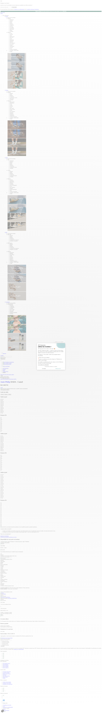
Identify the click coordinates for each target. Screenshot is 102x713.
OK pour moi (58, 368)
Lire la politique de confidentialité (43, 364)
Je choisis (44, 368)
